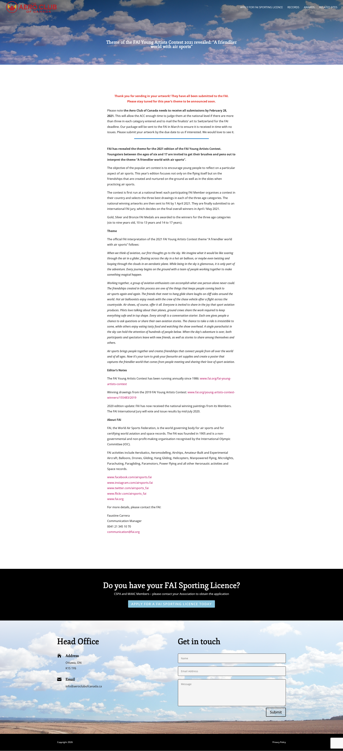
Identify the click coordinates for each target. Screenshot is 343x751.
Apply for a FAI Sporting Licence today (171, 604)
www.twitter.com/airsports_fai (128, 488)
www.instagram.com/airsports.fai (130, 483)
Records (293, 7)
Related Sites (328, 7)
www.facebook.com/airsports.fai (129, 477)
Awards (309, 7)
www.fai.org (115, 499)
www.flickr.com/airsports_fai (126, 494)
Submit (276, 712)
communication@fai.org (123, 532)
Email (70, 679)
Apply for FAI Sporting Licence (261, 7)
